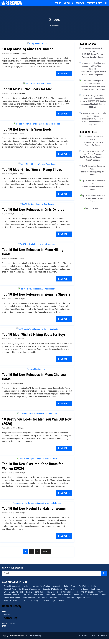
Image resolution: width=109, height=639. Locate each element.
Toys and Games (58, 600)
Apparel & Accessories (13, 586)
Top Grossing (33, 600)
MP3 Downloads (92, 595)
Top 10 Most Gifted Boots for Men (27, 89)
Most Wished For (64, 595)
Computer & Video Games (52, 589)
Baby (66, 586)
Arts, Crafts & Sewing (41, 586)
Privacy (104, 635)
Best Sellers (84, 586)
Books (93, 586)
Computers (69, 589)
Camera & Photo (10, 589)
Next (46, 551)
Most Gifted (50, 595)
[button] (106, 3)
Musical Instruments (12, 597)
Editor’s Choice (94, 3)
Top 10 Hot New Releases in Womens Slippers (36, 294)
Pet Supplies (42, 597)
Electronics (95, 589)
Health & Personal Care (34, 592)
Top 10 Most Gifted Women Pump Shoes (32, 169)
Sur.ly (14, 623)
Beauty (73, 586)
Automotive (57, 586)
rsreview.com (7, 614)
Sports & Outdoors (84, 597)
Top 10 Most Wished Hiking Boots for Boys (34, 334)
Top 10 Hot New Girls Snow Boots (27, 129)
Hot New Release (67, 592)
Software (70, 597)
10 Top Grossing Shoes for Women (27, 49)
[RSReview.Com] (11, 3)
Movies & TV (78, 595)
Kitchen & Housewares (12, 595)
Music (103, 595)
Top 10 (58, 3)
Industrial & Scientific (85, 592)
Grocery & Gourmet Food (13, 592)
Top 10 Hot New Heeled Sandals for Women (34, 508)
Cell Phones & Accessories (29, 589)
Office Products (29, 597)
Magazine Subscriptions (33, 595)
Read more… (64, 73)
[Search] (104, 573)
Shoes (62, 597)
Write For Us (83, 635)
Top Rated (45, 600)
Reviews (80, 3)
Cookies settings (35, 635)
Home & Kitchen (52, 592)
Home (52, 25)
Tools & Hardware (10, 600)
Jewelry (100, 592)
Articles (68, 3)
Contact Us (95, 635)
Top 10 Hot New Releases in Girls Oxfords (33, 209)
